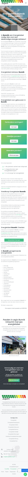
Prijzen (6, 471)
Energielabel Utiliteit (13, 424)
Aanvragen (14, 127)
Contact (14, 473)
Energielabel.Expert (15, 76)
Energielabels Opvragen (14, 240)
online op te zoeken (5, 188)
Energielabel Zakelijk (13, 431)
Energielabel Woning (13, 438)
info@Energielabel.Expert (9, 456)
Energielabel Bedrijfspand (13, 422)
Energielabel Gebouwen (13, 427)
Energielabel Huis (13, 441)
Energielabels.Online (5, 233)
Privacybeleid (13, 468)
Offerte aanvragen (14, 155)
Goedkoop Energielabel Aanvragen (13, 436)
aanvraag (18, 214)
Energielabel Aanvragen (13, 434)
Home (6, 24)
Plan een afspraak (14, 380)
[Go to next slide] (24, 345)
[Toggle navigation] (26, 3)
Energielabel (13, 420)
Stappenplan (13, 471)
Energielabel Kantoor (13, 429)
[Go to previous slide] (3, 345)
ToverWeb (7, 468)
